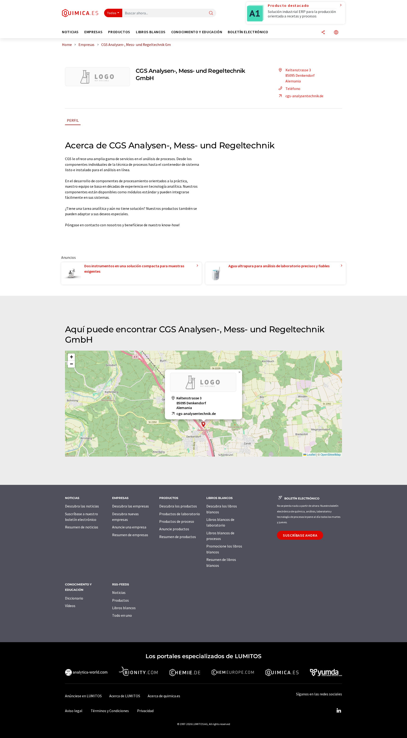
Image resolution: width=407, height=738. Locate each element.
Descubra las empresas (130, 506)
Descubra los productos (178, 506)
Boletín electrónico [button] (248, 32)
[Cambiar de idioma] (336, 32)
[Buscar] (211, 13)
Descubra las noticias (82, 506)
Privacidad (145, 710)
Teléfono (292, 88)
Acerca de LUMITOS (124, 695)
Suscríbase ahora (300, 535)
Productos (120, 600)
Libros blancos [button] (151, 32)
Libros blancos (124, 607)
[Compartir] (323, 32)
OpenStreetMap (331, 454)
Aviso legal (73, 710)
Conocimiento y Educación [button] (196, 32)
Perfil (73, 120)
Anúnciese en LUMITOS (83, 695)
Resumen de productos (177, 536)
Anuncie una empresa (129, 527)
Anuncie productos (174, 529)
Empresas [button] (93, 32)
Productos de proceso (176, 521)
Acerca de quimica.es (164, 695)
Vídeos (70, 605)
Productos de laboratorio (179, 513)
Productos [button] (119, 32)
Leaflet (311, 454)
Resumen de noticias (81, 527)
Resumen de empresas (130, 534)
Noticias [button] (70, 32)
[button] (203, 424)
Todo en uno (122, 615)
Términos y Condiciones (110, 710)
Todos (112, 13)
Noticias (119, 592)
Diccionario (74, 598)
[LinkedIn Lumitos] (338, 710)
